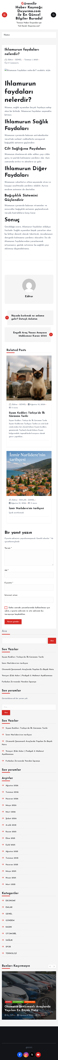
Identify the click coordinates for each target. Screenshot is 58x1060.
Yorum (8, 548)
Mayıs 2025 (11, 871)
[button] (50, 966)
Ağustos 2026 (12, 786)
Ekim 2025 (10, 838)
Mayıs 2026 (11, 805)
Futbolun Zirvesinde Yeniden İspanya (19, 682)
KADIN (9, 927)
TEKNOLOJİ (11, 953)
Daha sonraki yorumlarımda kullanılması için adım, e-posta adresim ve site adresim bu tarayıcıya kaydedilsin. (27, 611)
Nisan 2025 (11, 878)
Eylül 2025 (10, 845)
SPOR (8, 947)
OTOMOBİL (11, 934)
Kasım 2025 (11, 832)
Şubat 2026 (11, 819)
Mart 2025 (10, 884)
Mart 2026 (11, 812)
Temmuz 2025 (12, 858)
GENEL (18, 60)
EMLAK (22, 500)
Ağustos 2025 (12, 852)
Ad (7, 570)
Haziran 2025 (12, 865)
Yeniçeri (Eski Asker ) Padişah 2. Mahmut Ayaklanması (27, 676)
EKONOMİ (10, 901)
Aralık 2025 (11, 825)
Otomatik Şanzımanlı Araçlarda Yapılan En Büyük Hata (28, 669)
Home (7, 35)
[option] (29, 995)
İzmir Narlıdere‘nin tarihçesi (15, 663)
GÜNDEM (10, 920)
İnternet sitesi (11, 595)
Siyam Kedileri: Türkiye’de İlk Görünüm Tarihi (23, 657)
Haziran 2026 (12, 799)
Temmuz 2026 (12, 792)
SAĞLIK (9, 940)
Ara (4, 631)
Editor (10, 60)
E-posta (9, 583)
